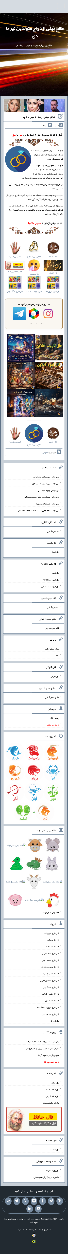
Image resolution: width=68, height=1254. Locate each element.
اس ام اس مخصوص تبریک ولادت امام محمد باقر (38, 510)
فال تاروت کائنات (51, 946)
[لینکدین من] (29, 1209)
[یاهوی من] (59, 1201)
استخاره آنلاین (53, 531)
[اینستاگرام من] (34, 1201)
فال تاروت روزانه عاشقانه (48, 1007)
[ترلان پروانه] (34, 106)
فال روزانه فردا (52, 1170)
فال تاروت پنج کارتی (50, 973)
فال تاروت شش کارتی (49, 980)
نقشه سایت (22, 1229)
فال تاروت (55, 1020)
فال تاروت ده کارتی (50, 993)
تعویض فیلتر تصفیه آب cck (47, 1055)
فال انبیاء (55, 552)
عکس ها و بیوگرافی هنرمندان (46, 1177)
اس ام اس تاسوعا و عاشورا (47, 503)
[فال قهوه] (49, 376)
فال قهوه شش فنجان (50, 586)
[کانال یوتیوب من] (38, 1209)
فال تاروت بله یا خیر (50, 1014)
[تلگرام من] (51, 1201)
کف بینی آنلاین (53, 607)
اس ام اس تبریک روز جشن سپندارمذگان (41, 497)
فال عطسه (54, 1149)
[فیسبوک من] (42, 1201)
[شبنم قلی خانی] (14, 106)
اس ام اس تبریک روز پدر (48, 490)
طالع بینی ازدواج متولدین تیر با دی (35, 32)
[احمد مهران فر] (54, 106)
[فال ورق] (21, 404)
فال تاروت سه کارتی (50, 960)
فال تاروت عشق (52, 1000)
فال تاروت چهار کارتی (50, 966)
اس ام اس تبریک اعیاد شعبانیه (46, 476)
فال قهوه (55, 573)
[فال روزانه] (21, 348)
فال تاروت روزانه (51, 933)
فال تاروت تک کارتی (50, 953)
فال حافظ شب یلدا (51, 1096)
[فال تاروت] (49, 348)
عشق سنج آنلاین (52, 697)
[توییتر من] (17, 1201)
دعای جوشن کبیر (51, 648)
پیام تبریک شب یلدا (50, 1103)
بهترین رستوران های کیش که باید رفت (42, 1041)
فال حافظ (55, 1082)
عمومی (45, 452)
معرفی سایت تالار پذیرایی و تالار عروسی (42, 1048)
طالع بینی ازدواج (45, 222)
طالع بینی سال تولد (51, 912)
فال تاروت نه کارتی (51, 987)
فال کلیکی (55, 676)
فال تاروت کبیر (52, 939)
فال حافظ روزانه (52, 1089)
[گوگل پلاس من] (8, 1201)
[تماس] (25, 1201)
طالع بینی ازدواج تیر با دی (39, 116)
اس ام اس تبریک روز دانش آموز (45, 483)
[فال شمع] (21, 376)
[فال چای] (49, 404)
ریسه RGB (54, 718)
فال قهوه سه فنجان (51, 579)
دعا (57, 655)
